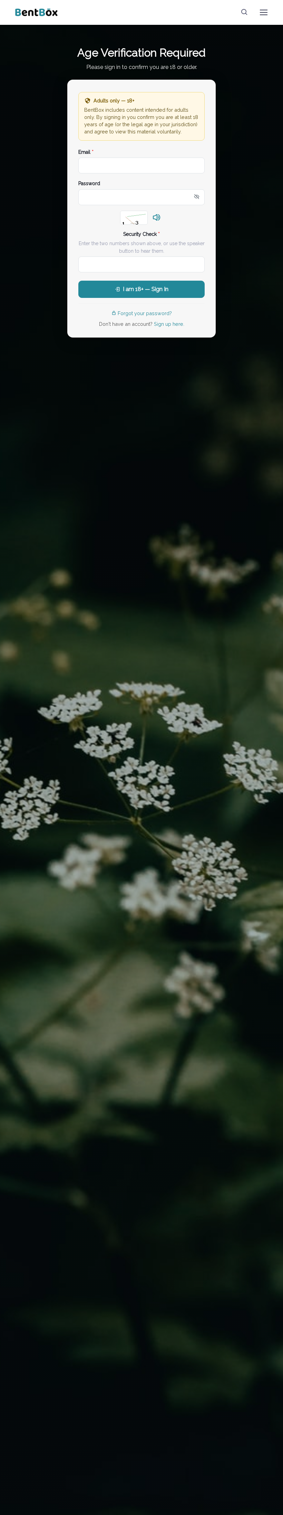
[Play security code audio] (156, 218)
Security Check (141, 234)
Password (89, 183)
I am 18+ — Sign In (145, 289)
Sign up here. (169, 324)
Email (86, 152)
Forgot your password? (145, 313)
